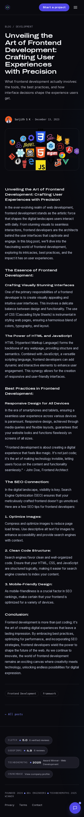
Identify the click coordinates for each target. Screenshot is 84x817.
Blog (8, 26)
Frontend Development (22, 693)
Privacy (9, 805)
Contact (37, 805)
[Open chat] (75, 808)
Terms (23, 805)
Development (24, 26)
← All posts (14, 714)
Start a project (54, 7)
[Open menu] (75, 7)
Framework (49, 693)
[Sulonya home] (7, 7)
